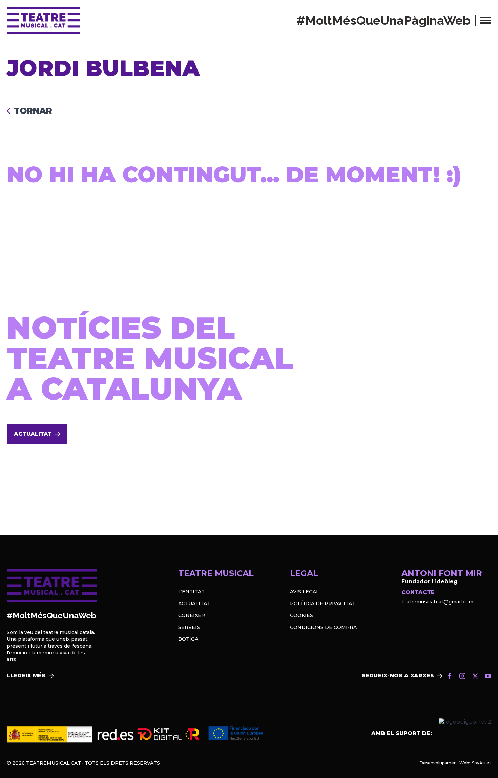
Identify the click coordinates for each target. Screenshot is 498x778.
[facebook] (450, 676)
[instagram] (462, 676)
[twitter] (475, 676)
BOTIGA (188, 639)
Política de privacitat (322, 603)
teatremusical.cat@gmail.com (437, 602)
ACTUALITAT (194, 603)
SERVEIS (189, 627)
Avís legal (304, 592)
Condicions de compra (323, 627)
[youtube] (488, 676)
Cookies (301, 615)
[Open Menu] (485, 20)
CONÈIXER (191, 615)
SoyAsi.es (481, 762)
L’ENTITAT (191, 592)
